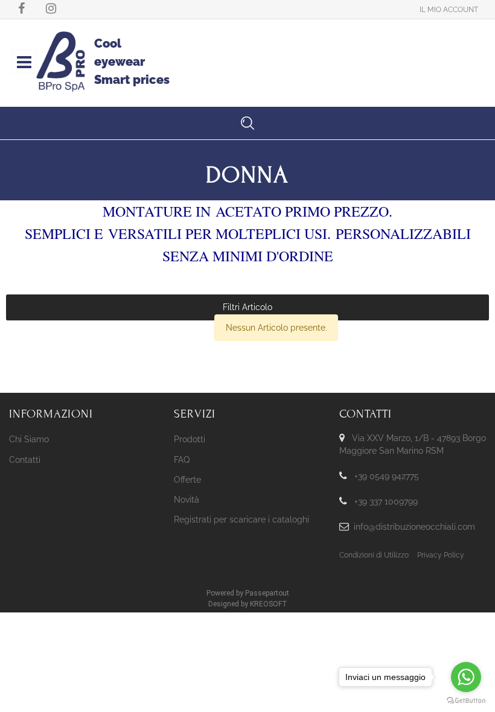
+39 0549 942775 (386, 476)
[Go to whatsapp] (466, 677)
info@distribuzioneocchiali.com (414, 527)
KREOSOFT (268, 604)
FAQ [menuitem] (182, 460)
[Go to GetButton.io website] (466, 700)
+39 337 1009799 (386, 501)
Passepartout (267, 593)
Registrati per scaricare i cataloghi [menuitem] (241, 519)
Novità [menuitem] (186, 499)
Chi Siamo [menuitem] (29, 439)
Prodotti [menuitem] (189, 439)
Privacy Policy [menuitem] (440, 555)
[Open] (24, 65)
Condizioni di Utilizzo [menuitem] (374, 555)
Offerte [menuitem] (187, 480)
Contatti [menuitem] (24, 460)
